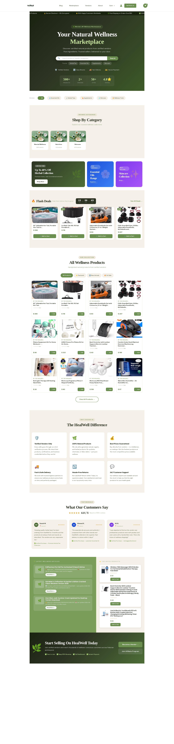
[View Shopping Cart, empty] (145, 6)
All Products (67, 275)
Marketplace (74, 6)
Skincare (107, 63)
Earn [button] (111, 6)
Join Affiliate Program (130, 651)
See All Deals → (136, 201)
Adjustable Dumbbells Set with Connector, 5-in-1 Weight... (101, 304)
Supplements (96, 63)
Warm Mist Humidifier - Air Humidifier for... (127, 382)
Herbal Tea (73, 63)
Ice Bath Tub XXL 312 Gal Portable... (70, 304)
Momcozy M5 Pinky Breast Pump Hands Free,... (99, 382)
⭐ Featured (80, 275)
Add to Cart (115, 579)
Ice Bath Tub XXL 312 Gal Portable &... (70, 226)
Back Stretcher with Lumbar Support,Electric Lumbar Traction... (100, 344)
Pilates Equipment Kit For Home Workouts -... (44, 343)
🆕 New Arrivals (94, 275)
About (100, 6)
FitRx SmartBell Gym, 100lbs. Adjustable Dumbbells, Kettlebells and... (128, 227)
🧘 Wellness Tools (118, 98)
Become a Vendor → (130, 644)
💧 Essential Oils (54, 98)
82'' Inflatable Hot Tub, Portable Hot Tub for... (44, 226)
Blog (61, 6)
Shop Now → (41, 181)
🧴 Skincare (102, 98)
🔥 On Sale (107, 275)
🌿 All (41, 98)
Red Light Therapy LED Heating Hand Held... (44, 382)
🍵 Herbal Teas (70, 98)
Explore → (93, 182)
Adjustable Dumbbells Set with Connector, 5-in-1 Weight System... (101, 227)
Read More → (51, 574)
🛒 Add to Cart (45, 236)
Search (112, 58)
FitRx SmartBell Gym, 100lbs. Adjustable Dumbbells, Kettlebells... (128, 305)
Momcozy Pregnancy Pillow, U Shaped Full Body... (71, 382)
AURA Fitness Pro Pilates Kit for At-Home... (72, 343)
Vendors (88, 6)
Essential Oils (84, 63)
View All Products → (87, 399)
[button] (114, 5)
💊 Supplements (87, 98)
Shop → (121, 180)
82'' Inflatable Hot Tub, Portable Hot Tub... (44, 304)
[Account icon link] (121, 6)
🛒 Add (53, 314)
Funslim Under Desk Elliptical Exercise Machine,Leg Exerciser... (128, 344)
